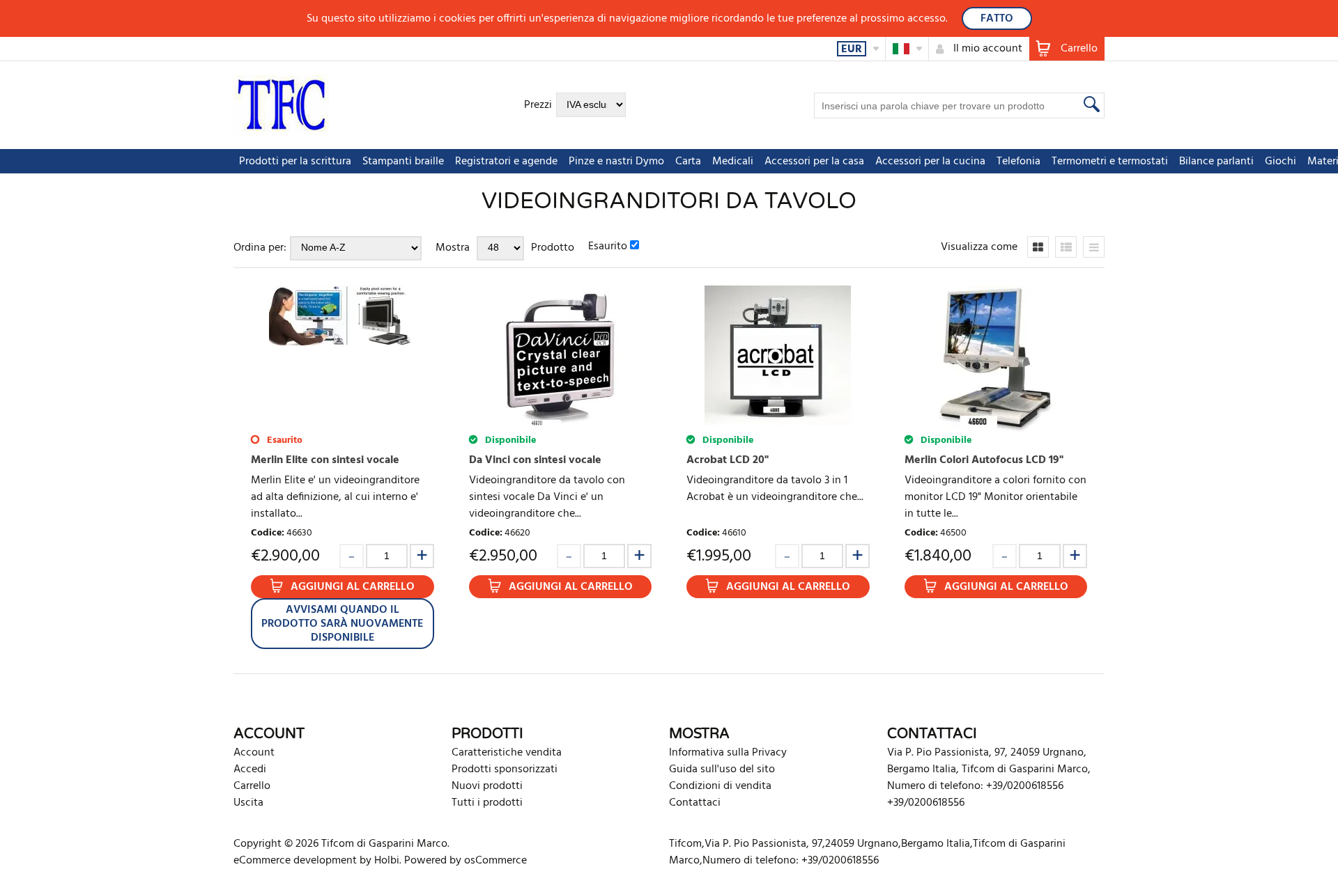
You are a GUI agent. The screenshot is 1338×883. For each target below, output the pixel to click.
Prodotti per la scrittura (295, 162)
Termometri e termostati (1110, 162)
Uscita (248, 803)
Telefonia (1018, 162)
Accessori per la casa (814, 162)
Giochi (1280, 162)
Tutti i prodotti (487, 803)
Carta (688, 162)
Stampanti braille (403, 162)
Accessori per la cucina (930, 162)
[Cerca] (1089, 103)
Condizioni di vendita (720, 786)
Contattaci (695, 803)
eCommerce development (295, 861)
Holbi (386, 861)
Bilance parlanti (1216, 162)
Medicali (732, 162)
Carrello (251, 786)
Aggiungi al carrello (353, 587)
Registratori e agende (506, 162)
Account (254, 753)
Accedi (249, 769)
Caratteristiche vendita (507, 753)
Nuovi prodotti (487, 786)
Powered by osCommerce (465, 861)
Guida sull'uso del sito (722, 769)
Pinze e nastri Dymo (616, 162)
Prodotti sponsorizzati (505, 769)
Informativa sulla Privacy (728, 753)
